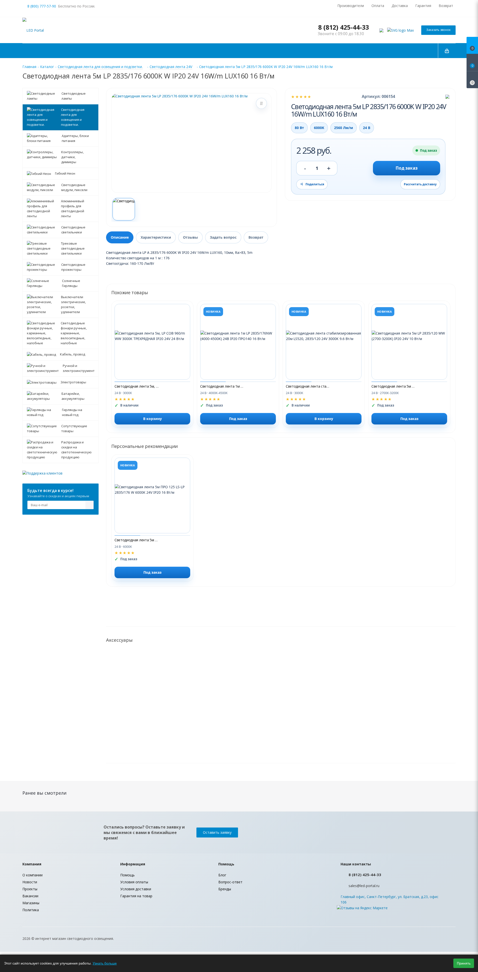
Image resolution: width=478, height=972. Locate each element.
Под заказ (407, 168)
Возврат (255, 237)
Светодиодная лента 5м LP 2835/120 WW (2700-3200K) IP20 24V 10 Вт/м (393, 386)
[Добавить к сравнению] (261, 103)
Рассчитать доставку (420, 184)
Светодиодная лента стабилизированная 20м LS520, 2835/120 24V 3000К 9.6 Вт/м (308, 386)
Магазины (30, 903)
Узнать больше (105, 963)
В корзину (152, 418)
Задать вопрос (223, 237)
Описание (120, 237)
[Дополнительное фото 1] (124, 209)
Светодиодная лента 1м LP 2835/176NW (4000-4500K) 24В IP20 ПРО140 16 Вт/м (222, 386)
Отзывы (190, 237)
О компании (32, 875)
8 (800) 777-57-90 (41, 6)
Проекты (29, 889)
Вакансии (30, 896)
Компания (31, 864)
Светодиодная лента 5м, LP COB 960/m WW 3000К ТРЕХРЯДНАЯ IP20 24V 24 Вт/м (137, 386)
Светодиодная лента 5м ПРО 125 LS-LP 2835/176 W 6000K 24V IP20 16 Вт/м (137, 540)
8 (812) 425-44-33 (343, 27)
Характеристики (156, 237)
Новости (29, 882)
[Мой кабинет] (447, 50)
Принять (464, 963)
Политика (30, 909)
